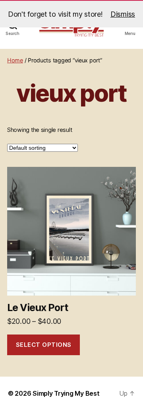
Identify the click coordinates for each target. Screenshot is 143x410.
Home (15, 60)
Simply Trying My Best (66, 393)
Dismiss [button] (122, 14)
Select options (44, 344)
